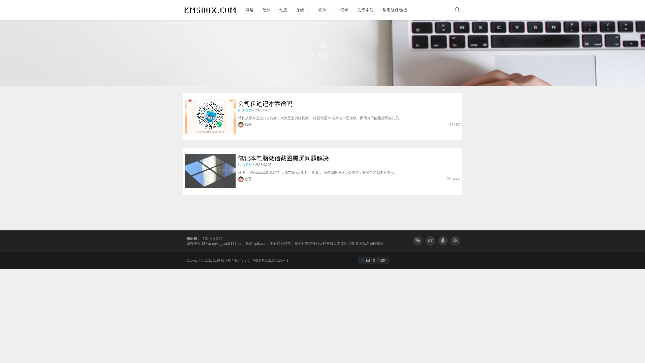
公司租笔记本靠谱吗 (265, 103)
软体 (322, 10)
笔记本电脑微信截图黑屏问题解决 (283, 158)
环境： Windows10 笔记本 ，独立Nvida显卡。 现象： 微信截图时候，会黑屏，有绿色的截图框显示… (318, 172)
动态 (283, 10)
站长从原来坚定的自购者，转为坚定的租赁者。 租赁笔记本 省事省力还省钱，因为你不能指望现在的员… (320, 118)
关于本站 (365, 10)
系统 (300, 10)
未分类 (247, 110)
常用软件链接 (394, 10)
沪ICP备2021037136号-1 (270, 260)
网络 (250, 10)
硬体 (267, 10)
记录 (344, 10)
